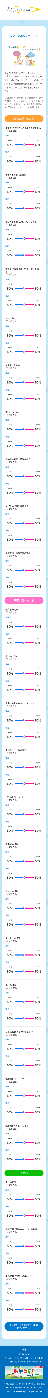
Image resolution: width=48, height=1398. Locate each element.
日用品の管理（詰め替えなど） (20, 1033)
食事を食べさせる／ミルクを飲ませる (23, 129)
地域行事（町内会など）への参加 (21, 1230)
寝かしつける (12, 413)
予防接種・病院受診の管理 (18, 554)
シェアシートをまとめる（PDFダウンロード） (24, 1326)
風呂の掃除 (11, 986)
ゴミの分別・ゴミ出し (16, 798)
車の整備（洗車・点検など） (19, 1277)
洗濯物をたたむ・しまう (17, 1127)
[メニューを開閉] (43, 16)
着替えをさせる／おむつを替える (21, 223)
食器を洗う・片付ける (16, 751)
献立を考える (12, 610)
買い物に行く (12, 657)
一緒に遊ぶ (11, 319)
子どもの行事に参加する (17, 507)
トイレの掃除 (12, 892)
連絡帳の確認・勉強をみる (18, 460)
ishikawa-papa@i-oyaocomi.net (27, 1391)
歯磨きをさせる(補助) (16, 176)
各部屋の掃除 (12, 845)
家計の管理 (11, 1183)
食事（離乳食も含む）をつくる (20, 704)
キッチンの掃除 (13, 939)
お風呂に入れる (13, 366)
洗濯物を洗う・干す (15, 1080)
